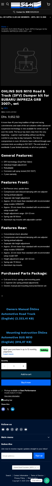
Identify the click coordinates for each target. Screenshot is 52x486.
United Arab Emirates (25, 467)
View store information (12, 396)
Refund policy (33, 478)
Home (3, 27)
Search (8, 475)
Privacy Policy (19, 478)
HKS (6, 108)
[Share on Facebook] (3, 409)
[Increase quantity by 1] (23, 366)
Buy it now (26, 382)
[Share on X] (8, 409)
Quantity (4, 361)
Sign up (39, 455)
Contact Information (21, 475)
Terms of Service (37, 475)
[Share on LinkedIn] (13, 409)
